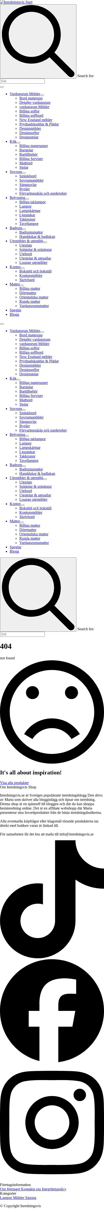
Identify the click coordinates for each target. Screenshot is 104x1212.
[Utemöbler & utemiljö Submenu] (45, 242)
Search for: (85, 76)
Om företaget (10, 1189)
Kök (13, 141)
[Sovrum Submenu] (24, 173)
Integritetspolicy (54, 1189)
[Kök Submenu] (18, 142)
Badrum (16, 228)
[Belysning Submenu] (27, 199)
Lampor (6, 1198)
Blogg (14, 314)
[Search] (38, 41)
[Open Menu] (2, 87)
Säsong (30, 1198)
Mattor (15, 284)
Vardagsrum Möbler (25, 94)
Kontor (15, 267)
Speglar (15, 310)
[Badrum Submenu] (24, 229)
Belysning (17, 198)
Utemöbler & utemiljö (26, 241)
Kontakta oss (31, 1189)
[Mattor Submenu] (22, 285)
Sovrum (16, 172)
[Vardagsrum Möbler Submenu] (42, 95)
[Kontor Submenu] (22, 268)
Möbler (19, 1198)
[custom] (52, 957)
